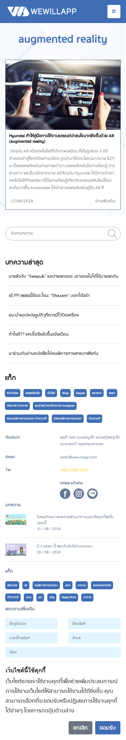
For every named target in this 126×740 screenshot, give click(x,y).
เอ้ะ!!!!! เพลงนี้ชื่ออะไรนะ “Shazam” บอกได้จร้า (49, 295)
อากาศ (87, 597)
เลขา (67, 585)
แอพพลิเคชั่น (33, 393)
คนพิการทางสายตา (46, 585)
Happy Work (69, 597)
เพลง (112, 393)
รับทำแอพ (12, 393)
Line (28, 597)
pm (40, 597)
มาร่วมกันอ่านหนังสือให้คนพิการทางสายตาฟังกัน (53, 353)
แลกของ (97, 393)
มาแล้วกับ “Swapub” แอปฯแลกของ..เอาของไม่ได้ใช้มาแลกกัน (63, 276)
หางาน (82, 585)
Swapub (80, 393)
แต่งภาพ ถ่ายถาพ (17, 405)
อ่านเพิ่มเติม (105, 201)
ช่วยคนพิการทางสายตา (68, 418)
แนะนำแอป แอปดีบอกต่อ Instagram (55, 405)
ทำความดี (94, 418)
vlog (51, 597)
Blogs (65, 393)
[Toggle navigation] (113, 11)
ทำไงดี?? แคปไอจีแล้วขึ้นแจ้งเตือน (39, 334)
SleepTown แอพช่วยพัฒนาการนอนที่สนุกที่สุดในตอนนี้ (75, 520)
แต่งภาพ (12, 585)
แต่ (25, 585)
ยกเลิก (80, 727)
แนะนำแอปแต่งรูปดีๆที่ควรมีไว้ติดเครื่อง (44, 315)
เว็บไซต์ (51, 393)
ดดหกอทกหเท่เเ (102, 585)
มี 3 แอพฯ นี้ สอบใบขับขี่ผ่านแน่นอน (64, 546)
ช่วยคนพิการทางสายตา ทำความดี (27, 418)
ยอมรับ (108, 727)
